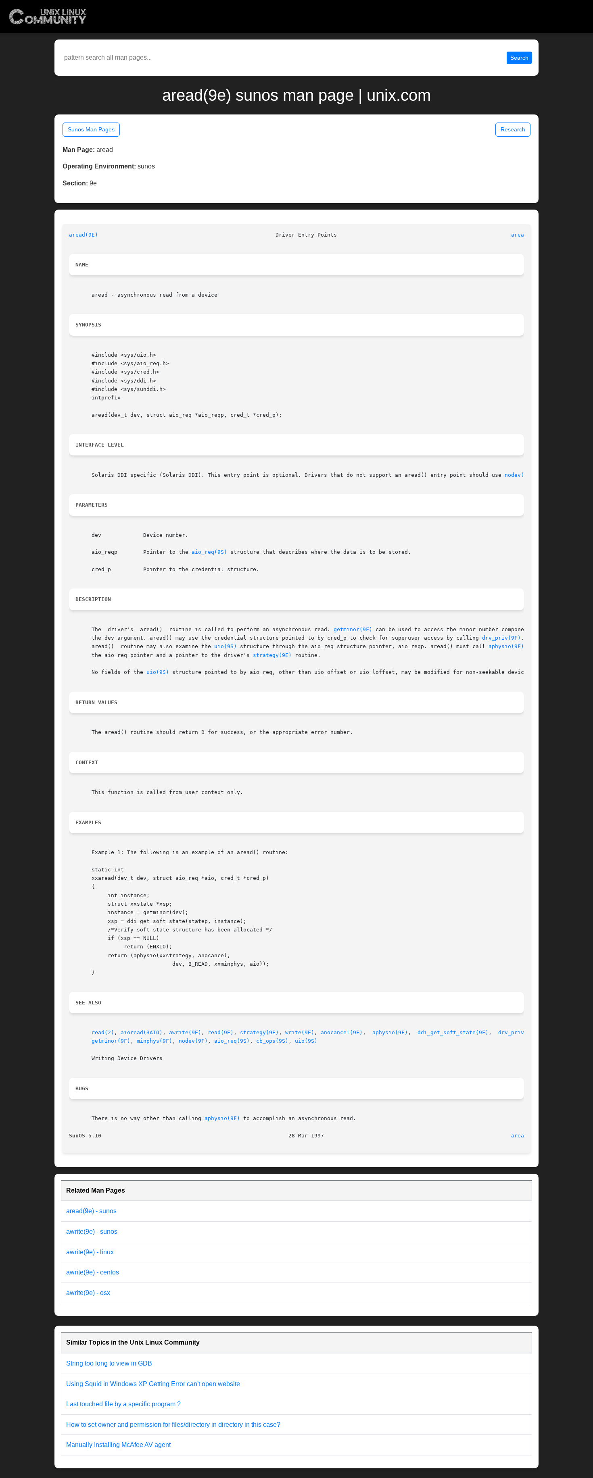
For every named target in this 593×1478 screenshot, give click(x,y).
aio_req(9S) (209, 552)
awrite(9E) (185, 1032)
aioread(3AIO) (142, 1032)
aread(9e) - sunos (91, 1211)
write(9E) (299, 1032)
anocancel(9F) (342, 1032)
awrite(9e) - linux (90, 1252)
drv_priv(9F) (501, 638)
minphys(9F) (154, 1041)
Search (519, 57)
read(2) (103, 1032)
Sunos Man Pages (91, 129)
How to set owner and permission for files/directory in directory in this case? (173, 1424)
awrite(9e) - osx (88, 1292)
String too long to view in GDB (109, 1363)
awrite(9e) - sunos (91, 1231)
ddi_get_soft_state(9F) (453, 1032)
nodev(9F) (519, 475)
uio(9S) (225, 646)
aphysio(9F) (506, 646)
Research (513, 129)
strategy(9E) (272, 655)
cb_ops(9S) (272, 1041)
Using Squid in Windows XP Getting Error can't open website (153, 1383)
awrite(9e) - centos (92, 1272)
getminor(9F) (353, 629)
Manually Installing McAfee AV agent (118, 1444)
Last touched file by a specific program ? (123, 1404)
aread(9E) (83, 235)
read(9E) (221, 1032)
